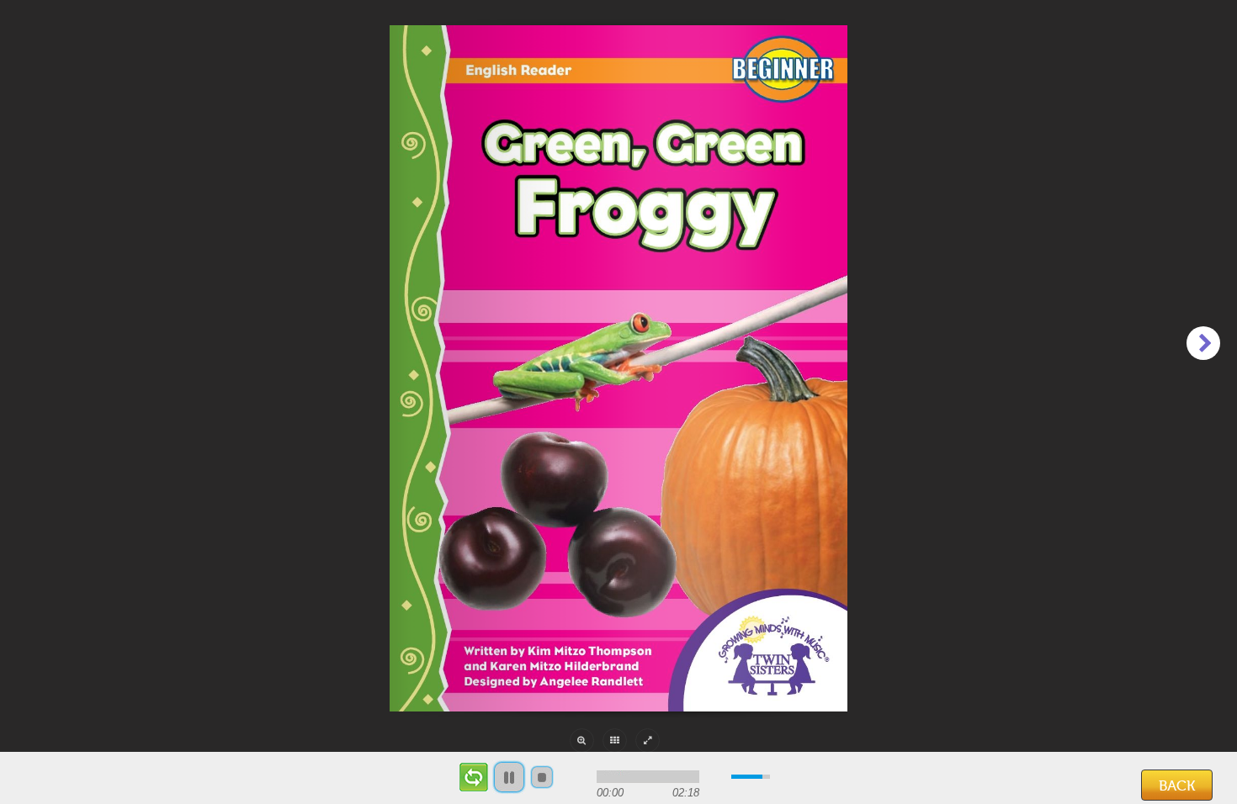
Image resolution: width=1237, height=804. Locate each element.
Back (1177, 786)
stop (542, 777)
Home (45, 785)
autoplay (473, 777)
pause (509, 777)
